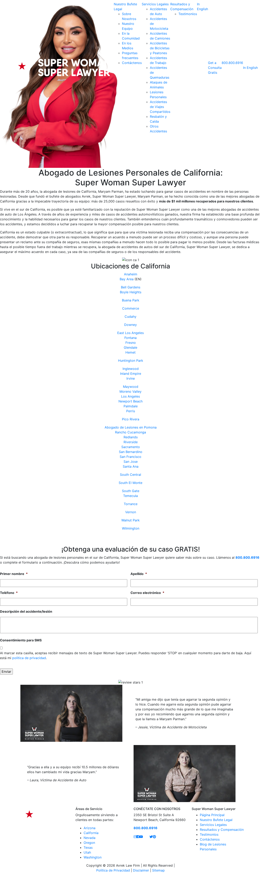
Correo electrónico (147, 593)
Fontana (130, 338)
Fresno (130, 343)
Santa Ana (130, 466)
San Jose (131, 461)
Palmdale (131, 406)
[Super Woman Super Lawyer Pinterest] (154, 837)
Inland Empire (130, 374)
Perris (130, 411)
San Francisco (130, 457)
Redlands (131, 437)
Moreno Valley (130, 391)
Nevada (89, 838)
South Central (130, 475)
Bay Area (127, 279)
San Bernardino (130, 452)
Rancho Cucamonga (130, 432)
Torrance (130, 504)
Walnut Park (130, 520)
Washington (93, 857)
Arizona (89, 828)
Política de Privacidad (113, 870)
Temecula (130, 496)
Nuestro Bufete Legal (216, 820)
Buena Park (130, 300)
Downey (130, 325)
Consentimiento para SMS (21, 640)
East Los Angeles (130, 333)
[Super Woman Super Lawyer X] (151, 837)
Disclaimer (141, 870)
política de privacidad (29, 658)
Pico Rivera (130, 419)
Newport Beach (130, 401)
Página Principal (212, 815)
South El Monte (130, 483)
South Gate (130, 491)
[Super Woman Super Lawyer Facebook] (137, 837)
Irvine (130, 378)
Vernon (130, 512)
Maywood (130, 387)
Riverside (131, 442)
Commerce (130, 308)
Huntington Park (130, 360)
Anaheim (130, 274)
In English (250, 68)
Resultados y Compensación (222, 830)
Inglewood (131, 369)
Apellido (138, 574)
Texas (88, 847)
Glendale (130, 347)
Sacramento (130, 447)
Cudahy (130, 316)
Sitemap (158, 870)
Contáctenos (132, 63)
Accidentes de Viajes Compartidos (160, 107)
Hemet (130, 352)
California (91, 833)
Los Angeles (130, 396)
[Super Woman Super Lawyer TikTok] (146, 837)
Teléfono (9, 593)
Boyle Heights (130, 292)
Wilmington (130, 528)
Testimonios (187, 14)
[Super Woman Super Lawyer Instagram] (135, 837)
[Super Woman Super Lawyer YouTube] (141, 837)
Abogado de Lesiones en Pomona (131, 427)
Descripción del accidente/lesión (26, 611)
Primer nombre (14, 574)
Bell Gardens (130, 287)
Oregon (89, 843)
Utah (87, 852)
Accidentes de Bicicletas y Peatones (159, 48)
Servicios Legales (155, 4)
